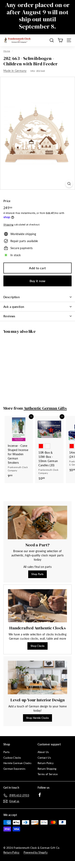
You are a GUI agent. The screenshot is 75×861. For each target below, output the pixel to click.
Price (7, 201)
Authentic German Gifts (45, 408)
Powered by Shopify (36, 852)
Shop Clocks (38, 645)
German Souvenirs (14, 768)
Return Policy (46, 763)
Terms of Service (48, 774)
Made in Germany (14, 70)
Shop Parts (37, 574)
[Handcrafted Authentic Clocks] (37, 606)
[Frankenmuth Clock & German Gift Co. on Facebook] (40, 795)
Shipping (8, 224)
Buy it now (38, 281)
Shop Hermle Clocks (37, 717)
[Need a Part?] (37, 522)
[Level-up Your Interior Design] (37, 677)
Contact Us (44, 757)
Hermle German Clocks (17, 763)
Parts (6, 752)
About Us (43, 752)
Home (6, 50)
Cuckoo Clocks (12, 757)
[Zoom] (69, 183)
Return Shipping (47, 768)
